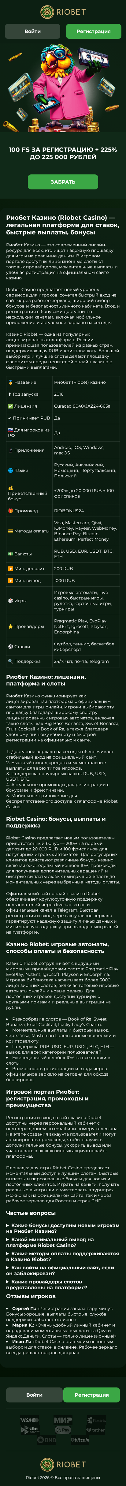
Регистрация (93, 31)
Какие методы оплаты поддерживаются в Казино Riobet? (62, 1256)
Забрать (63, 182)
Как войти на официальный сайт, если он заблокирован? (60, 1270)
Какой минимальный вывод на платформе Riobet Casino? (50, 1242)
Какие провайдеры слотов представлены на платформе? (46, 1284)
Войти (32, 31)
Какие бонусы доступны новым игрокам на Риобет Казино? (63, 1228)
